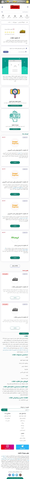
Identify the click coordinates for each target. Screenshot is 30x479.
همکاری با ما (7, 418)
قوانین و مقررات (23, 440)
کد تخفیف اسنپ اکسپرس (18, 188)
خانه (27, 22)
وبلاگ (22, 423)
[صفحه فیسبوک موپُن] (9, 475)
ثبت (5, 51)
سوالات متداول (22, 438)
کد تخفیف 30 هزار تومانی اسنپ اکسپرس (18, 214)
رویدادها (22, 425)
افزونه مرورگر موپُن (22, 416)
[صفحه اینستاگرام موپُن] (20, 475)
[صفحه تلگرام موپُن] (17, 475)
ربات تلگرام (22, 421)
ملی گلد (6, 459)
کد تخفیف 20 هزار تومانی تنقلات (20, 287)
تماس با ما (7, 421)
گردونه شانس (22, 430)
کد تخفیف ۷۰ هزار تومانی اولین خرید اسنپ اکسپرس (15, 182)
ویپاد (28, 460)
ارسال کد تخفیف (15, 129)
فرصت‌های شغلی (7, 416)
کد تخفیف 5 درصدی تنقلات (21, 317)
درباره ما (22, 436)
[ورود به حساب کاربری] (2, 7)
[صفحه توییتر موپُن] (13, 475)
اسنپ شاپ (12, 459)
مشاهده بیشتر (15, 266)
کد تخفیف (20, 153)
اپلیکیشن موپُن (22, 418)
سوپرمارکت (15, 22)
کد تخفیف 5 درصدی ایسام (21, 246)
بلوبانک (2, 459)
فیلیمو (19, 459)
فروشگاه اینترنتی (21, 22)
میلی (9, 459)
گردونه (22, 428)
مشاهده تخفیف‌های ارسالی (15, 105)
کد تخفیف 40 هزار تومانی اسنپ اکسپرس (18, 150)
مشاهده (15, 162)
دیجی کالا (5, 457)
